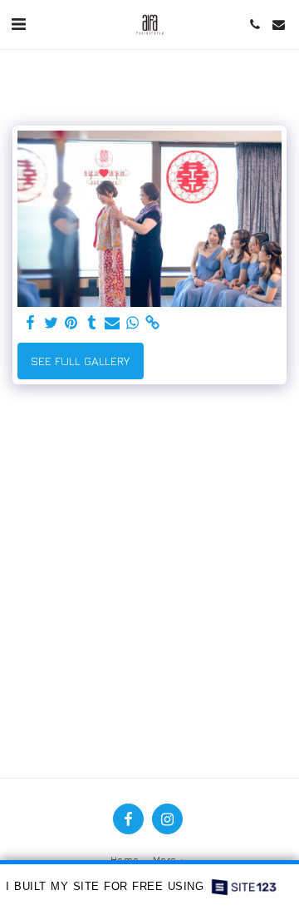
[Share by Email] (112, 322)
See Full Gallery (80, 361)
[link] (152, 322)
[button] (18, 23)
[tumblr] (92, 322)
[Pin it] (71, 322)
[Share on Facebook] (30, 322)
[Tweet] (51, 322)
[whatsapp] (132, 322)
